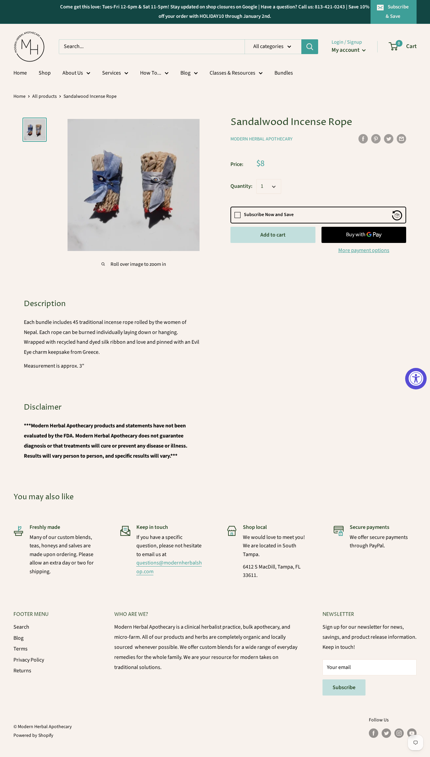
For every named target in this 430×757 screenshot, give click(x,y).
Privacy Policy (28, 660)
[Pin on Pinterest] (376, 139)
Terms (20, 649)
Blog (185, 73)
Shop (45, 73)
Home (20, 73)
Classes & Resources (232, 73)
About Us (72, 73)
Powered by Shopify (33, 735)
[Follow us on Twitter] (386, 733)
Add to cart (273, 235)
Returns (22, 670)
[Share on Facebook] (363, 139)
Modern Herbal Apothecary (261, 139)
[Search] (309, 46)
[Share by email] (401, 139)
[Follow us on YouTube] (412, 733)
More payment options (363, 250)
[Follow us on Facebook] (373, 733)
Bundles (283, 73)
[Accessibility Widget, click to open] (416, 378)
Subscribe (344, 687)
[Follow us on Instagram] (399, 733)
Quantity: (241, 186)
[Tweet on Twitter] (388, 139)
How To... (150, 73)
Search (21, 627)
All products (44, 96)
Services (111, 73)
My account (346, 50)
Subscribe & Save (397, 11)
